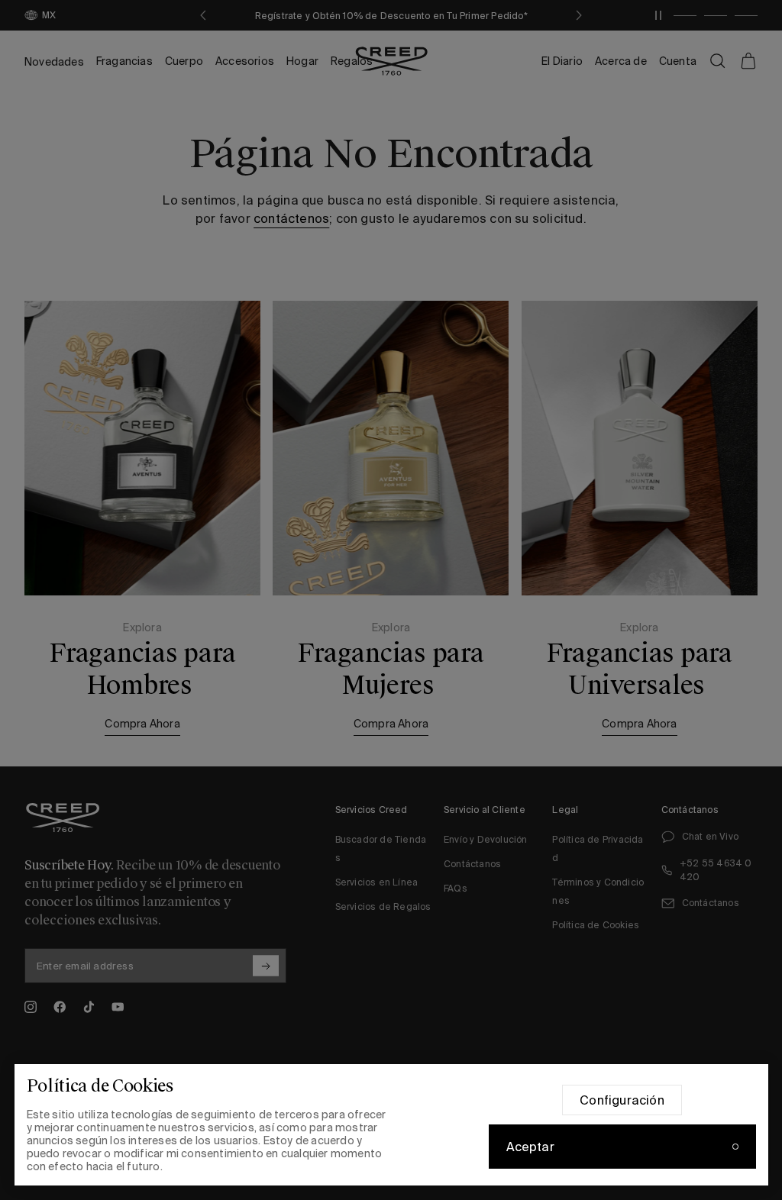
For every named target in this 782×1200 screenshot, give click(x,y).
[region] (391, 1124)
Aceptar (530, 1146)
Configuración (622, 1100)
